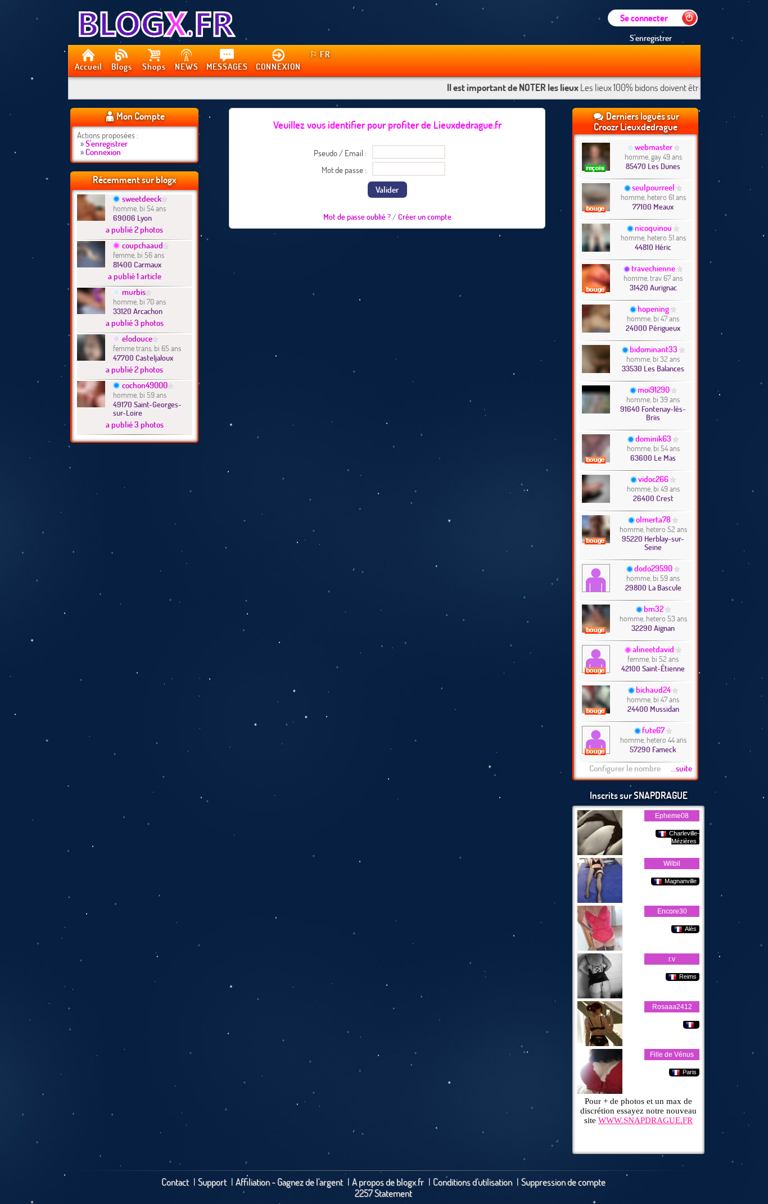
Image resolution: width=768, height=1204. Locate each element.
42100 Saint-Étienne (653, 668)
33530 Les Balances (653, 368)
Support (212, 1182)
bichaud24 (653, 689)
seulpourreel (653, 187)
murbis (134, 291)
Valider (387, 189)
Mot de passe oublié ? (357, 216)
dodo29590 (653, 568)
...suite (681, 768)
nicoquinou (653, 227)
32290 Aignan (653, 628)
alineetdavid (653, 649)
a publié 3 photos (135, 322)
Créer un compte (424, 216)
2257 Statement (383, 1193)
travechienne (653, 268)
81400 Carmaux (137, 264)
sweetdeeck (141, 198)
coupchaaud (142, 245)
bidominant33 (653, 349)
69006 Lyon (132, 217)
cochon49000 (145, 384)
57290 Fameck (653, 749)
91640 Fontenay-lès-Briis (653, 412)
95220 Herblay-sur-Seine (653, 542)
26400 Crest (653, 498)
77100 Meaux (653, 206)
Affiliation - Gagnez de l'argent (289, 1182)
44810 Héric (653, 247)
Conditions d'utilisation (472, 1182)
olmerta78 (653, 519)
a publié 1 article (134, 275)
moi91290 (654, 389)
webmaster (653, 146)
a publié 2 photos (134, 229)
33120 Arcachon (137, 311)
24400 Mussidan (653, 708)
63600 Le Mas (653, 457)
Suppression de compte (563, 1182)
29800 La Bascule (653, 587)
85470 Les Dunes (653, 166)
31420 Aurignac (653, 287)
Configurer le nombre (625, 768)
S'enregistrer (651, 37)
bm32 (653, 608)
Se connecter (644, 18)
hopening (653, 308)
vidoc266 (653, 478)
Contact (175, 1182)
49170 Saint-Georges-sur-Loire (147, 408)
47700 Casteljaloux (143, 357)
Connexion (103, 151)
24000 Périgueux (653, 327)
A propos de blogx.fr (388, 1182)
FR (320, 54)
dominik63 (653, 438)
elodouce (137, 338)
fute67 (653, 729)
